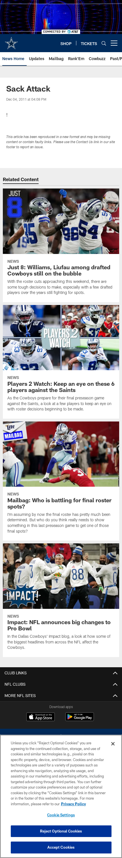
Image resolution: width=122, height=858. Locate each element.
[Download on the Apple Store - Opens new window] (40, 717)
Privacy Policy (73, 804)
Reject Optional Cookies (61, 831)
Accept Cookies (61, 847)
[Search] (104, 43)
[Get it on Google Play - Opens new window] (79, 719)
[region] (61, 796)
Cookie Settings (61, 815)
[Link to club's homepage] (11, 40)
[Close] (113, 744)
